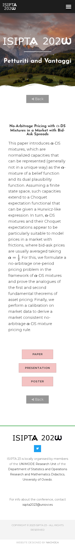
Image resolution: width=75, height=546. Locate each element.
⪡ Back (37, 99)
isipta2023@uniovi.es (37, 505)
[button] (68, 6)
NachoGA (52, 542)
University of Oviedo (37, 479)
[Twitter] (37, 448)
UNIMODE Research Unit (37, 464)
